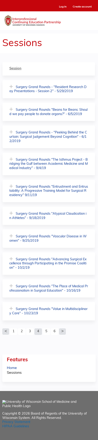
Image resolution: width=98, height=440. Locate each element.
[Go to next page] (62, 331)
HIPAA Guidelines (15, 426)
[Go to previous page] (5, 331)
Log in (63, 7)
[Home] (49, 19)
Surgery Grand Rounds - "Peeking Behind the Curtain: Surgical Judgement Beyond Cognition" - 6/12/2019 (48, 137)
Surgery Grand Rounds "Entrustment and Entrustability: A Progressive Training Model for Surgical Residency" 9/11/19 (48, 191)
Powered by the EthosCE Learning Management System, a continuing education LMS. (79, 436)
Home (12, 368)
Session (15, 68)
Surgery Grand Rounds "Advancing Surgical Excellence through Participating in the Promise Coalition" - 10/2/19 (48, 264)
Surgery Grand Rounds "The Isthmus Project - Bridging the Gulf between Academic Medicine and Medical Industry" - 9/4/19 (48, 164)
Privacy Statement (16, 422)
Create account (82, 6)
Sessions (14, 373)
